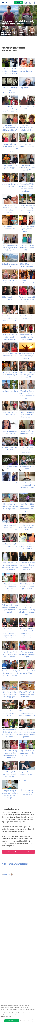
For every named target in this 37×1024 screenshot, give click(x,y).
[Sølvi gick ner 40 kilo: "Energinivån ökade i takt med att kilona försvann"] (27, 476)
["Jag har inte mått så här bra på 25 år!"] (27, 664)
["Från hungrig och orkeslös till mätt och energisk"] (27, 159)
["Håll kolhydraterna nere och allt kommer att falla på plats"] (10, 497)
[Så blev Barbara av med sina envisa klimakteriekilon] (27, 406)
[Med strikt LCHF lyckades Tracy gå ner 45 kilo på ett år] (27, 537)
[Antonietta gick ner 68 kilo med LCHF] (10, 347)
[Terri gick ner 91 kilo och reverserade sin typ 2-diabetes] (10, 645)
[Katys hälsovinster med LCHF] (10, 406)
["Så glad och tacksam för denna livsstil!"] (27, 765)
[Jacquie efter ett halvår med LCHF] (27, 274)
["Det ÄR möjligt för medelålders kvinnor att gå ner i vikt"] (10, 62)
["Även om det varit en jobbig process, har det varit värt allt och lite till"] (10, 556)
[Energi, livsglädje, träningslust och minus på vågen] (27, 441)
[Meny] (3, 2)
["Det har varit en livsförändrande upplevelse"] (27, 784)
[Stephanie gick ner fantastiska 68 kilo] (10, 274)
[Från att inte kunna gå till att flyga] (10, 159)
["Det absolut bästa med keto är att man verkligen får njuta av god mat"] (27, 723)
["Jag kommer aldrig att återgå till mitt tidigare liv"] (10, 239)
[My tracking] (25, 2)
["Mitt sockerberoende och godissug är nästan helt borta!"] (27, 704)
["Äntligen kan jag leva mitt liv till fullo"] (10, 537)
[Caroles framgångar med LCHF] (10, 424)
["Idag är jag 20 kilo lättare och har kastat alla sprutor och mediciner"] (27, 177)
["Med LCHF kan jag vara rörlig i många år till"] (27, 518)
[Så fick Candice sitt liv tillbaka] (10, 290)
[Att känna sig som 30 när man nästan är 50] (27, 290)
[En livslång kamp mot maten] (10, 257)
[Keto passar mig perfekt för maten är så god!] (27, 645)
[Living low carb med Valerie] (27, 460)
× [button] (35, 1005)
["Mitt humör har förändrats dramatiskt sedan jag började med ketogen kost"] (27, 598)
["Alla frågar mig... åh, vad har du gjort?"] (27, 62)
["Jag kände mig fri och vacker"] (10, 220)
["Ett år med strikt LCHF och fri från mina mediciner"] (10, 518)
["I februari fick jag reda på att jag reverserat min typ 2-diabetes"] (10, 744)
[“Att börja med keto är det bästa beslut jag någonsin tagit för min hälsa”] (10, 723)
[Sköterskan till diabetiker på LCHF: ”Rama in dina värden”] (10, 199)
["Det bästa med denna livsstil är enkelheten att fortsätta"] (10, 577)
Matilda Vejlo (6, 874)
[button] (18, 1017)
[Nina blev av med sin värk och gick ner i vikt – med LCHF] (27, 366)
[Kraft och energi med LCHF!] (10, 441)
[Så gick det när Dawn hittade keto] (27, 309)
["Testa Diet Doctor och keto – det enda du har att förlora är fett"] (27, 384)
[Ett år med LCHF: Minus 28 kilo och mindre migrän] (27, 119)
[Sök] (7, 2)
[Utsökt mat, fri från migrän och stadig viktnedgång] (10, 765)
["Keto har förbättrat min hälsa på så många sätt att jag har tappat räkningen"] (27, 622)
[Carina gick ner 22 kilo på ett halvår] (27, 138)
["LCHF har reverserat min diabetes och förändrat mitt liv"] (10, 309)
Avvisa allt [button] (26, 1020)
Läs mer (22, 1014)
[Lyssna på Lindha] (10, 476)
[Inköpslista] (30, 2)
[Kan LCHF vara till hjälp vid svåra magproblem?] (10, 328)
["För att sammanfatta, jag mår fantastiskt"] (10, 100)
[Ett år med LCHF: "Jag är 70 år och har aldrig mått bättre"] (10, 119)
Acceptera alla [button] (11, 1020)
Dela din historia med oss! (18, 852)
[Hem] (18, 2)
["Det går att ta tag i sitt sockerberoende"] (10, 81)
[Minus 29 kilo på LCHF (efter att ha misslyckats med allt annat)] (10, 138)
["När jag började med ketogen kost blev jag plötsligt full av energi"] (10, 598)
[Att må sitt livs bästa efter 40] (10, 177)
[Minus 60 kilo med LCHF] (27, 100)
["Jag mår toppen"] (27, 81)
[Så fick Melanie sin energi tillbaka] (27, 257)
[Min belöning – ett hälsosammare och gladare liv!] (27, 577)
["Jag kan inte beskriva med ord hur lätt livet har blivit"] (10, 704)
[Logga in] (34, 2)
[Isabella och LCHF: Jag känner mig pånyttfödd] (27, 328)
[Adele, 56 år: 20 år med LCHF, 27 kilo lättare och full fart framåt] (27, 497)
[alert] (18, 1013)
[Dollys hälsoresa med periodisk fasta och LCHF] (27, 239)
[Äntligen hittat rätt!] (10, 384)
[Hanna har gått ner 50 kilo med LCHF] (27, 424)
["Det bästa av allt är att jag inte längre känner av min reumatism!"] (27, 556)
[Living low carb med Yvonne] (10, 460)
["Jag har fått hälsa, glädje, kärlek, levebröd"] (27, 220)
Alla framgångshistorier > (16, 863)
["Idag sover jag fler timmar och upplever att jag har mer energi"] (10, 784)
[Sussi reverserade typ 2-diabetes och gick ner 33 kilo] (27, 347)
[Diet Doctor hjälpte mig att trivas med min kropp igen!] (10, 685)
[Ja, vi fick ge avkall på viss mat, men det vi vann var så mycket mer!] (10, 664)
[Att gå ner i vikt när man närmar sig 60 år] (10, 366)
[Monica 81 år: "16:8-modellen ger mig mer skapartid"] (27, 685)
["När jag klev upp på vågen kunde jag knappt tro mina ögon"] (27, 199)
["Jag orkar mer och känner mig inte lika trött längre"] (27, 744)
